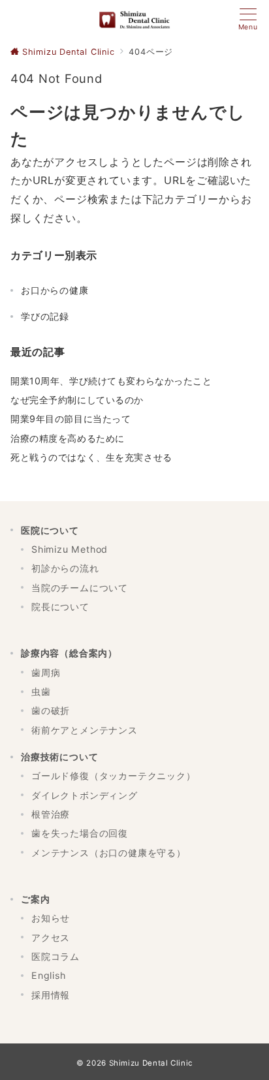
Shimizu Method (69, 549)
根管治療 (50, 814)
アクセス (50, 937)
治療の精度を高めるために (67, 438)
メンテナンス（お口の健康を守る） (108, 852)
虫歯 (41, 691)
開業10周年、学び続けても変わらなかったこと (111, 380)
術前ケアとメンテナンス (84, 729)
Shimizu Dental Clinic (151, 1063)
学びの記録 (45, 316)
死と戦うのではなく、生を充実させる (91, 457)
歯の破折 (50, 710)
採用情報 (50, 994)
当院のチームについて (79, 587)
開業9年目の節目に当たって (70, 418)
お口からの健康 (55, 290)
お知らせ (50, 917)
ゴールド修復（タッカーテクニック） (113, 775)
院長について (60, 606)
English (48, 975)
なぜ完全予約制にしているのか (77, 399)
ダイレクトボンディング (84, 795)
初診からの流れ (65, 568)
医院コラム (55, 956)
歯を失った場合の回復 (79, 833)
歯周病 (45, 672)
